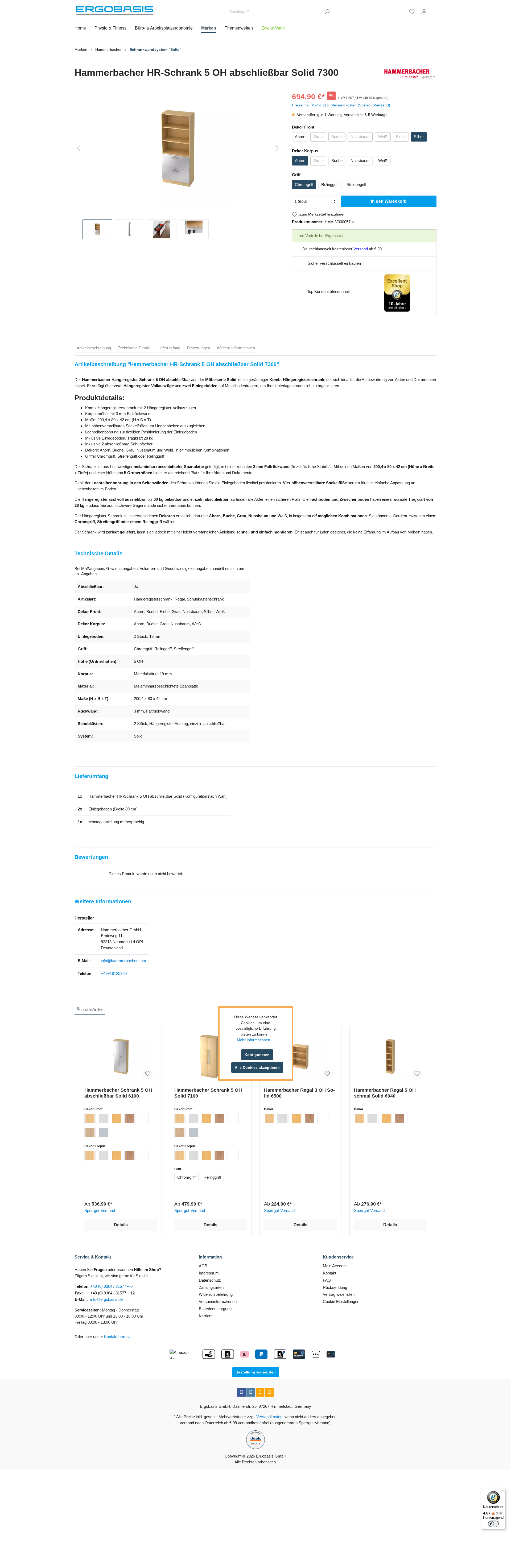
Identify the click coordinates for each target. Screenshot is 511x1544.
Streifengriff (356, 184)
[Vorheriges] (79, 148)
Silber (419, 136)
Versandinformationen (218, 1301)
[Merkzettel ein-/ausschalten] (147, 1073)
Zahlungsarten (211, 1287)
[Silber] (103, 1132)
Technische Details (134, 348)
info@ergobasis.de (106, 1299)
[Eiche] (90, 1132)
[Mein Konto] (424, 12)
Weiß (382, 136)
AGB (203, 1266)
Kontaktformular (117, 1336)
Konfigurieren (257, 1055)
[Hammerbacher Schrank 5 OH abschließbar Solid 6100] (120, 1056)
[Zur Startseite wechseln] (114, 10)
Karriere (206, 1316)
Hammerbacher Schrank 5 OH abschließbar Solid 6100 (118, 1093)
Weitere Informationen (236, 348)
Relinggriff (330, 184)
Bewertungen (198, 348)
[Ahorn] (90, 1118)
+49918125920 (114, 973)
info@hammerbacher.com (123, 960)
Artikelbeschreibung (94, 348)
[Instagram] (250, 1392)
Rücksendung (335, 1287)
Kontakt (329, 1273)
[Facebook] (241, 1392)
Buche (337, 136)
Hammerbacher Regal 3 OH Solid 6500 (299, 1093)
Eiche (401, 136)
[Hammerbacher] (409, 74)
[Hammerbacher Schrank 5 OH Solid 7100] (210, 1056)
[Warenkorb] (433, 9)
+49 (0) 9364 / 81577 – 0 (111, 1286)
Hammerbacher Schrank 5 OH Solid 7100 (208, 1093)
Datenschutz (210, 1280)
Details (121, 1225)
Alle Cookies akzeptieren (257, 1067)
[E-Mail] (260, 1392)
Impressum (209, 1273)
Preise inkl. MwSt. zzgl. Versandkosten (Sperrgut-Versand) (341, 105)
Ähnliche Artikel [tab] (90, 1009)
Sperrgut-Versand (99, 1210)
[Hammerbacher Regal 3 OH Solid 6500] (300, 1056)
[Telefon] (269, 1392)
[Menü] (502, 1491)
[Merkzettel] (412, 12)
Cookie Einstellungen (341, 1301)
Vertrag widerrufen (339, 1294)
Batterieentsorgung (215, 1308)
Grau (318, 136)
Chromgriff (304, 184)
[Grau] (103, 1118)
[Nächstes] (277, 148)
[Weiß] (143, 1118)
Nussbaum (360, 136)
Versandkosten (269, 1416)
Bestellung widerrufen (256, 1372)
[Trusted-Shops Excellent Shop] (397, 292)
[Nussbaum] (129, 1118)
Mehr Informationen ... (255, 1040)
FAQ (327, 1280)
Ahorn (300, 136)
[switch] (493, 1524)
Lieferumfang (169, 348)
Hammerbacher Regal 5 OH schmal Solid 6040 (385, 1093)
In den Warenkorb (389, 201)
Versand (360, 249)
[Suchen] (327, 11)
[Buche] (116, 1118)
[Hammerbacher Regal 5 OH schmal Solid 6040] (390, 1056)
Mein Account (335, 1266)
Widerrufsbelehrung (216, 1294)
